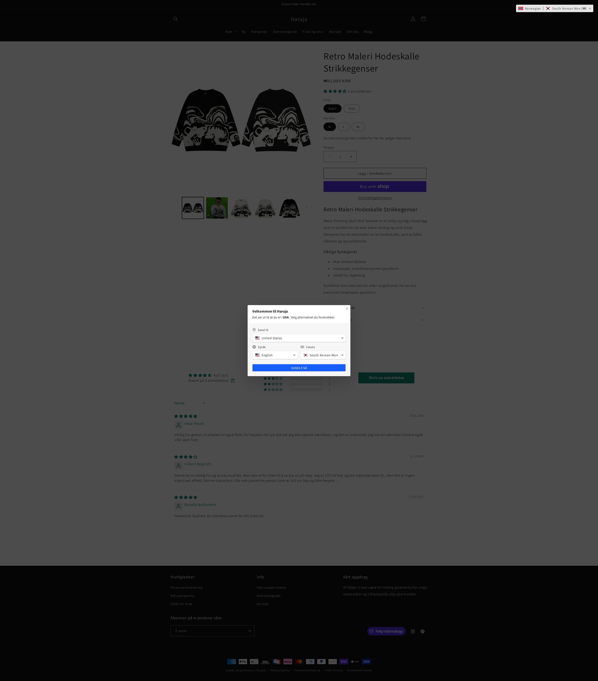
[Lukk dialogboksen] (346, 308)
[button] (554, 8)
